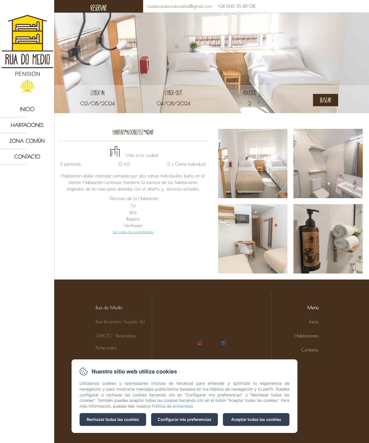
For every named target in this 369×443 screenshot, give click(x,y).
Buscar (325, 100)
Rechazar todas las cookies (113, 419)
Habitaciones (27, 125)
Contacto (27, 156)
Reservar (99, 8)
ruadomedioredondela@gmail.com (179, 6)
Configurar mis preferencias (184, 419)
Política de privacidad (172, 406)
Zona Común (27, 141)
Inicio (27, 109)
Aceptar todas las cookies (256, 419)
